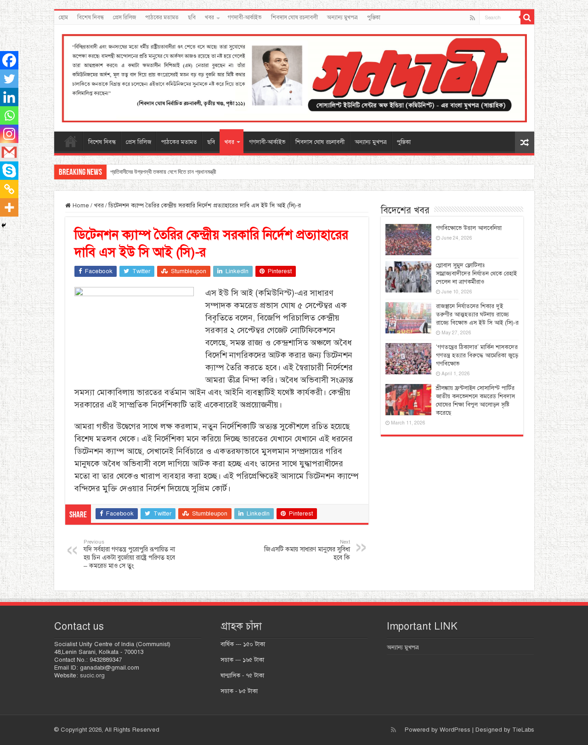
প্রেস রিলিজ (124, 17)
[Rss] (472, 17)
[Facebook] (9, 60)
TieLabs (523, 730)
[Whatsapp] (9, 115)
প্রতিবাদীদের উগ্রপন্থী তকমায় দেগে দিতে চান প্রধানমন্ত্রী (163, 171)
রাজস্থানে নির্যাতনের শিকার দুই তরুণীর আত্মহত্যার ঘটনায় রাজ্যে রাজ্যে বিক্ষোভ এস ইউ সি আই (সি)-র (477, 315)
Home (80, 205)
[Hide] (3, 225)
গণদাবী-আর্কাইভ (245, 17)
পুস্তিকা (373, 17)
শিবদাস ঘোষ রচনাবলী (294, 17)
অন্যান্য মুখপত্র (342, 17)
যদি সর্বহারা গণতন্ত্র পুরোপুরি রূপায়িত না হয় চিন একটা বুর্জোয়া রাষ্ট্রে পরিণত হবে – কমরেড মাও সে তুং (129, 554)
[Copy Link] (9, 189)
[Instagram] (9, 134)
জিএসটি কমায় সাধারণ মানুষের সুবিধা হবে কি (307, 550)
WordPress (455, 730)
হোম (63, 17)
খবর (209, 17)
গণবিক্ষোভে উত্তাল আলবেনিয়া (469, 228)
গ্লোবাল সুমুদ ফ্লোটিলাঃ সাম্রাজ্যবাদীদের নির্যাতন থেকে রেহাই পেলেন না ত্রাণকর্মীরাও (476, 274)
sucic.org (92, 675)
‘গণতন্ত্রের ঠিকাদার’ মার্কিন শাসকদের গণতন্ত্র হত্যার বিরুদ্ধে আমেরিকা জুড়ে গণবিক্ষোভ (477, 355)
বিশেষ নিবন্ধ (90, 17)
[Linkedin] (9, 97)
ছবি (192, 17)
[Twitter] (9, 78)
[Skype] (9, 170)
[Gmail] (9, 152)
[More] (9, 207)
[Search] (527, 17)
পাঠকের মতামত (162, 17)
